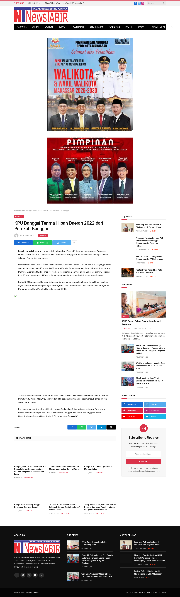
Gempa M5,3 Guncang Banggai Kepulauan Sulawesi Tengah (27, 506)
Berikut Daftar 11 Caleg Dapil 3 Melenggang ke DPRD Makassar (150, 258)
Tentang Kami (160, 592)
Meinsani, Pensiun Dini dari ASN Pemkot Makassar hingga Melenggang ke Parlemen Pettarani (150, 242)
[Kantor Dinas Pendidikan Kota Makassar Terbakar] (127, 272)
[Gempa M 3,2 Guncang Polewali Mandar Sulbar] (100, 454)
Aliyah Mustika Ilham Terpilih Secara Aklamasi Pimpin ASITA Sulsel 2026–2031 (149, 380)
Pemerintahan (96, 27)
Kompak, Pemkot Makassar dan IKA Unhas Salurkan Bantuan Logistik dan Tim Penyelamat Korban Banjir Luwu (30, 470)
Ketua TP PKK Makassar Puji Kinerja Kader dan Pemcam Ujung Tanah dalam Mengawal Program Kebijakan (150, 349)
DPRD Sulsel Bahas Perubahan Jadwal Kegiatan (140, 322)
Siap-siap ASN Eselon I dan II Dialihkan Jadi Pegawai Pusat (148, 226)
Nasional (21, 27)
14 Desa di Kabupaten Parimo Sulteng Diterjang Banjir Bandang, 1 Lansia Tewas (64, 507)
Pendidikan (114, 27)
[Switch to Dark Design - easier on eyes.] (171, 27)
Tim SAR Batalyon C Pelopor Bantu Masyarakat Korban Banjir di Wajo (64, 468)
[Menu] (175, 27)
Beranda (17, 211)
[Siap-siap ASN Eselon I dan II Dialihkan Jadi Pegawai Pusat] (127, 227)
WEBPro (36, 592)
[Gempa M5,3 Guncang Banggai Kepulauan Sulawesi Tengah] (30, 491)
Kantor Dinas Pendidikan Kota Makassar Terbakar (149, 271)
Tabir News (127, 328)
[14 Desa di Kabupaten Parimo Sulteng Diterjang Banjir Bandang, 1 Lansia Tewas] (65, 491)
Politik (128, 27)
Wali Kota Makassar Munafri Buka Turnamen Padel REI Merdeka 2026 (57, 3)
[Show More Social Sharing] (74, 242)
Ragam (141, 27)
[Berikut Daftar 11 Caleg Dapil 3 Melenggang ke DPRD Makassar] (127, 259)
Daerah (35, 27)
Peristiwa (19, 217)
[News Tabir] (41, 15)
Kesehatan (78, 27)
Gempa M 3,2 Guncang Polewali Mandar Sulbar (98, 468)
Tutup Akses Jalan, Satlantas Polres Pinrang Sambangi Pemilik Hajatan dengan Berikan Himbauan (100, 507)
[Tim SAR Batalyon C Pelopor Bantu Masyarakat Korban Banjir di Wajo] (65, 454)
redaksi (149, 592)
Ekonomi (49, 27)
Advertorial (158, 27)
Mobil (129, 592)
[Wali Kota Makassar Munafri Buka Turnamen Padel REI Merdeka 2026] (127, 366)
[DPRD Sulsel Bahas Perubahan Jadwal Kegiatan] (143, 304)
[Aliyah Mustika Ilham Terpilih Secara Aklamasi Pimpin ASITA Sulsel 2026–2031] (127, 381)
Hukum (62, 27)
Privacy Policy (144, 471)
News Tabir (138, 592)
